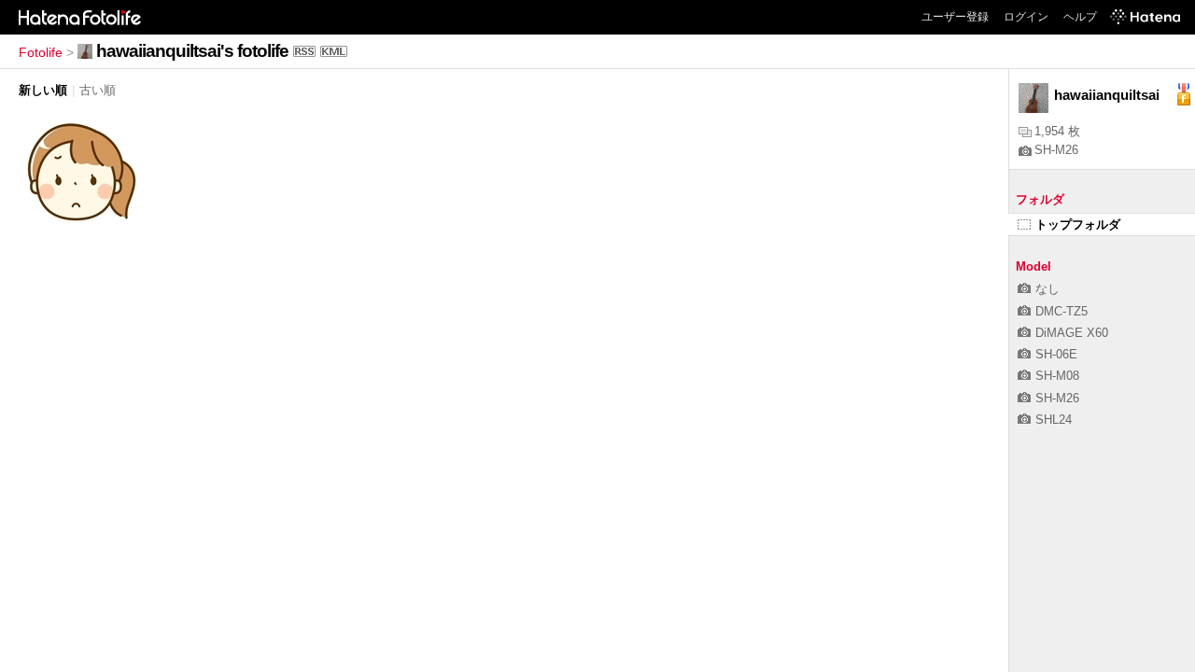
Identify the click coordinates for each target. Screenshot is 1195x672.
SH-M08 (1057, 376)
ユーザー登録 (955, 16)
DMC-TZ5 (1061, 311)
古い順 (97, 90)
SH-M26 (1056, 150)
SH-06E (1056, 354)
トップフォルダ (1077, 224)
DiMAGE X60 (1071, 333)
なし (1047, 289)
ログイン (1026, 16)
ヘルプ (1080, 16)
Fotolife (41, 52)
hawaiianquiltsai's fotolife (192, 51)
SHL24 (1053, 420)
